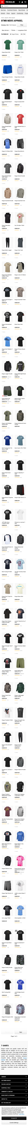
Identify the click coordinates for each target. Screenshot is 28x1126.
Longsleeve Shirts (22, 30)
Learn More (21, 1114)
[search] (14, 6)
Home (2, 17)
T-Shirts (13, 30)
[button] (2, 6)
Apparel (6, 17)
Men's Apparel (12, 17)
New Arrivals (5, 30)
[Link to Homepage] (10, 2)
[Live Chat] (20, 2)
